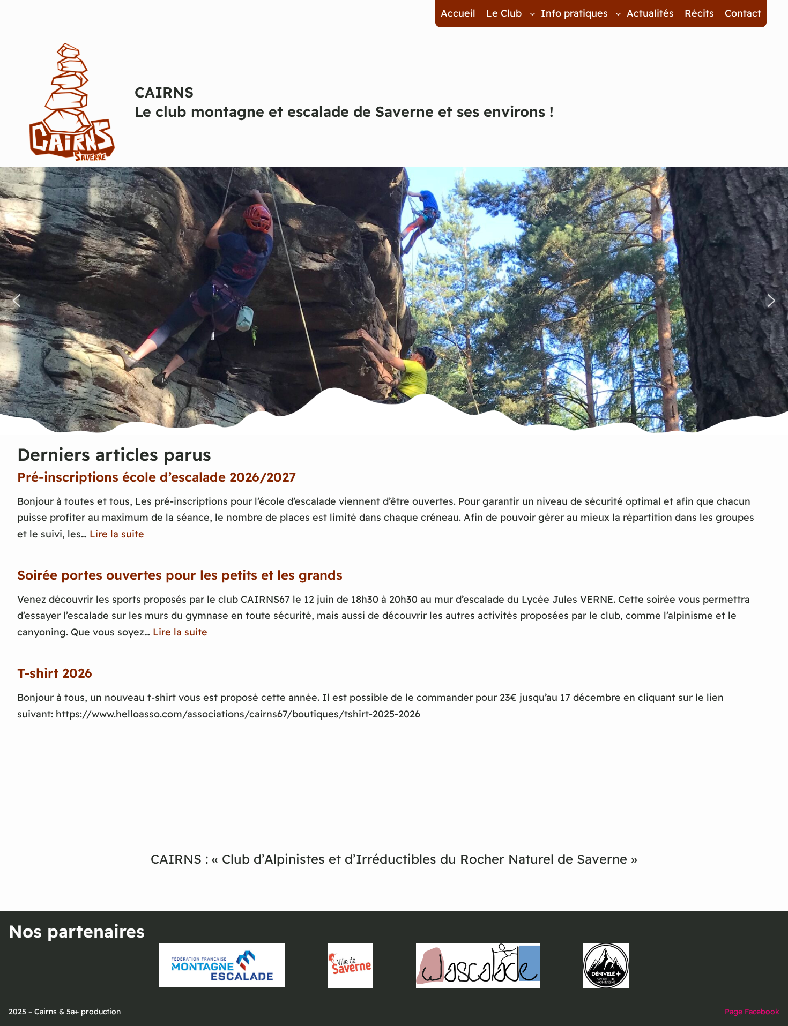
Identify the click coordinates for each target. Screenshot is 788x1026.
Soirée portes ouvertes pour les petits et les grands (180, 575)
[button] (16, 300)
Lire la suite (117, 534)
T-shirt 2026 (54, 673)
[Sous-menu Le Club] (533, 14)
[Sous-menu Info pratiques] (618, 14)
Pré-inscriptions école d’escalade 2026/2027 (156, 477)
